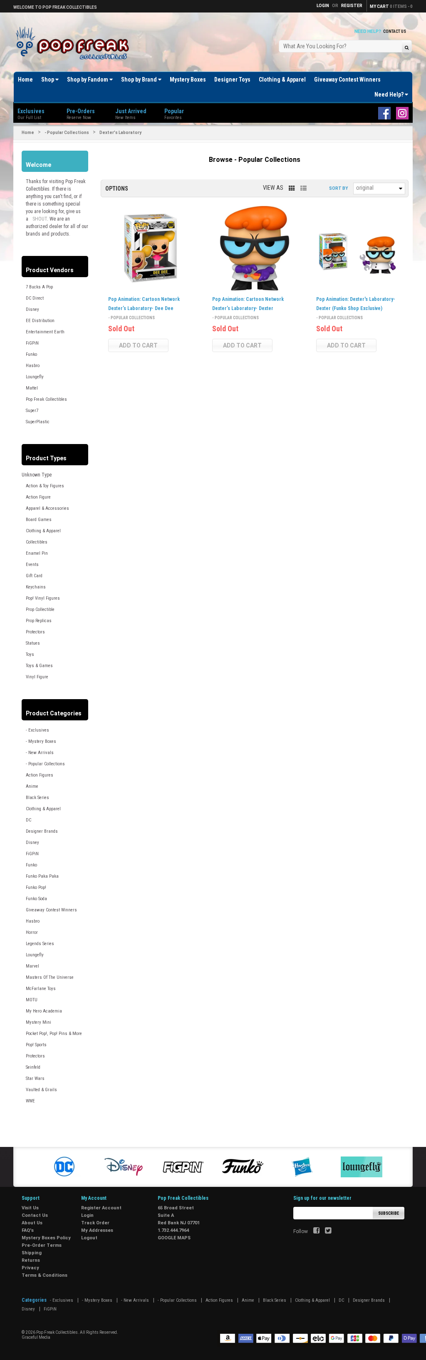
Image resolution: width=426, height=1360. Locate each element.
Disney (32, 309)
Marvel (32, 966)
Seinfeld (33, 1067)
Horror (32, 932)
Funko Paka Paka (42, 876)
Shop (48, 79)
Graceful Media (36, 1337)
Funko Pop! (36, 887)
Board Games (39, 519)
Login (87, 1215)
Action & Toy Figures (45, 486)
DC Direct (35, 298)
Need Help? (389, 94)
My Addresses (97, 1230)
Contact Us (394, 31)
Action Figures (39, 775)
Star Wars (35, 1078)
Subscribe (388, 1213)
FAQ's (28, 1230)
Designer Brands (42, 831)
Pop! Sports (36, 1044)
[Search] (406, 47)
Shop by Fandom (88, 79)
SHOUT (39, 219)
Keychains (36, 587)
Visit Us (30, 1208)
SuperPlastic (38, 421)
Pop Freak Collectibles (46, 399)
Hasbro (33, 365)
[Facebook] (316, 1231)
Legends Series (40, 943)
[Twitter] (328, 1231)
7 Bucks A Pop (39, 287)
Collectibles (36, 542)
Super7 (32, 410)
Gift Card (34, 575)
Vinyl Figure (37, 677)
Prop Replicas (39, 620)
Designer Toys (232, 79)
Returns (31, 1260)
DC (28, 820)
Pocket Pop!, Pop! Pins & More (54, 1033)
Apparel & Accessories (47, 508)
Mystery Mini (38, 1022)
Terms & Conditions (44, 1275)
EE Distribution (40, 320)
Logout (89, 1238)
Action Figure (38, 497)
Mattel (32, 388)
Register (351, 5)
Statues (33, 643)
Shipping (32, 1253)
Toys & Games (39, 665)
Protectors (35, 632)
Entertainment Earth (45, 332)
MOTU (31, 1000)
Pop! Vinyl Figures (43, 598)
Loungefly (35, 377)
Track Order (95, 1223)
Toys (30, 654)
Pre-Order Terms (42, 1245)
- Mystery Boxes (41, 741)
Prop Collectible (40, 609)
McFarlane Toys (41, 988)
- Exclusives (37, 730)
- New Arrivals (40, 752)
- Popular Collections (67, 132)
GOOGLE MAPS (174, 1238)
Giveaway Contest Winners (347, 79)
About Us (32, 1223)
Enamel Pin (37, 553)
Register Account (101, 1208)
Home (25, 79)
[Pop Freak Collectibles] (74, 43)
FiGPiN (32, 343)
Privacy (30, 1268)
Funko (31, 354)
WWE (30, 1101)
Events (32, 564)
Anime (32, 786)
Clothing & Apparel (282, 79)
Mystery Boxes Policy (46, 1238)
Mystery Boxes (188, 79)
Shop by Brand (139, 79)
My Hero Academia (44, 1011)
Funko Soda (36, 898)
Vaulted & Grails (41, 1089)
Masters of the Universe (50, 977)
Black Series (37, 797)
